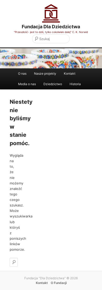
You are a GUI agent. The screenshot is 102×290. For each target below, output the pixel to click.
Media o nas (27, 84)
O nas (22, 73)
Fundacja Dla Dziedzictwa (51, 26)
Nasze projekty (45, 73)
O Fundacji (59, 283)
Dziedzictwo (52, 84)
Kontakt (69, 73)
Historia (75, 84)
